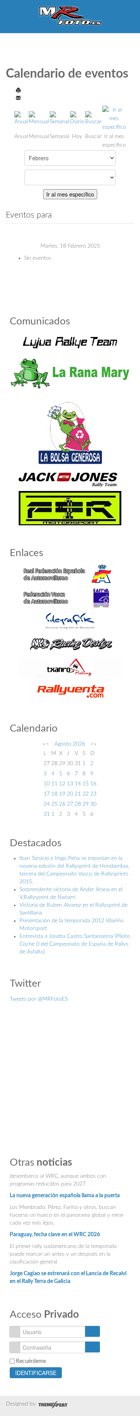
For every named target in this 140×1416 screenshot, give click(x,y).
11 (54, 784)
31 (47, 814)
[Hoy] (77, 118)
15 (85, 784)
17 (47, 794)
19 (62, 794)
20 (70, 794)
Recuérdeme (31, 1361)
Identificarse (35, 1373)
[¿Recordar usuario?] (92, 1331)
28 (78, 804)
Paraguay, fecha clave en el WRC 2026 (55, 1230)
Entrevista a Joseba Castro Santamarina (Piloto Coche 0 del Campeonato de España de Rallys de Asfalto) (74, 944)
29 (85, 804)
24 (47, 804)
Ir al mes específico (70, 194)
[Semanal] (59, 118)
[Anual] (21, 118)
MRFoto (70, 15)
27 (70, 804)
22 (85, 794)
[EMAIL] (18, 97)
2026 (79, 744)
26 (62, 804)
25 (54, 804)
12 (62, 784)
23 (93, 794)
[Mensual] (39, 118)
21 (78, 794)
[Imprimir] (18, 90)
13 (70, 784)
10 (47, 784)
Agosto (62, 744)
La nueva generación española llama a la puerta (65, 1191)
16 (93, 784)
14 (78, 784)
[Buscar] (93, 118)
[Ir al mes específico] (114, 118)
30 (93, 804)
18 (54, 794)
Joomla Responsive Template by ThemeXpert (52, 1404)
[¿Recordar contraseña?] (92, 1347)
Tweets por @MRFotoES (39, 999)
